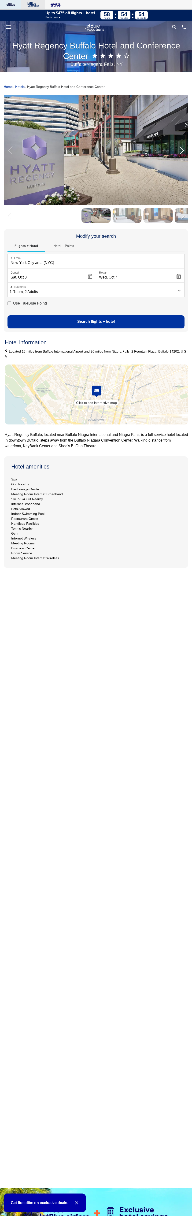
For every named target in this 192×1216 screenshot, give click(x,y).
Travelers (18, 287)
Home (8, 87)
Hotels (20, 87)
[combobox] (97, 263)
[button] (181, 150)
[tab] (26, 246)
